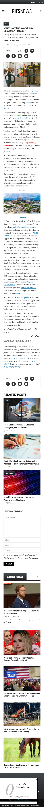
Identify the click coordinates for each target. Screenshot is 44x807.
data (30, 102)
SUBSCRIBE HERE (12, 367)
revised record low (23, 118)
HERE (30, 355)
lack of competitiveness (23, 226)
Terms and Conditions (22, 805)
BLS (6, 108)
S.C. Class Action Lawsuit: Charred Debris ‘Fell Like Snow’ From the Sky (22, 730)
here (9, 293)
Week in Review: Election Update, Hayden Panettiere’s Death (19, 659)
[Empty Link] (38, 576)
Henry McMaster (28, 287)
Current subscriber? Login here (18, 800)
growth (35, 90)
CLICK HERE (19, 358)
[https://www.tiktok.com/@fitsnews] (37, 791)
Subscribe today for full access (18, 797)
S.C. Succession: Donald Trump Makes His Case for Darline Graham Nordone (22, 694)
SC (6, 23)
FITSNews (9, 45)
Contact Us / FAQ (7, 805)
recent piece (23, 297)
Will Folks (9, 431)
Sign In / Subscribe (37, 2)
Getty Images (23, 217)
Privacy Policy (35, 805)
